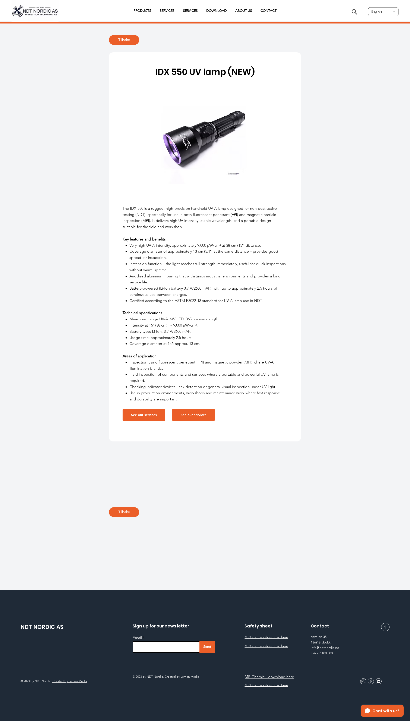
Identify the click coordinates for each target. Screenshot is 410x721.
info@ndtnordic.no (325, 648)
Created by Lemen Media (181, 677)
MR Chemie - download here (266, 637)
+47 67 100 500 (322, 653)
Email (137, 638)
